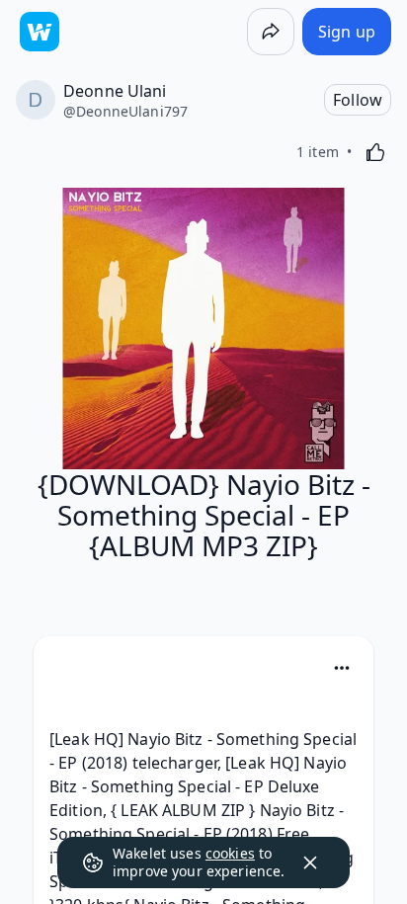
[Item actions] (342, 668)
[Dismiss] (310, 862)
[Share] (270, 31)
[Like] (375, 152)
